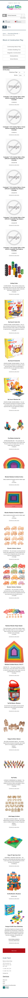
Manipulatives (14, 56)
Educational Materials (13, 33)
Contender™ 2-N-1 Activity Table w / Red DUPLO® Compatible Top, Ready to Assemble (14, 219)
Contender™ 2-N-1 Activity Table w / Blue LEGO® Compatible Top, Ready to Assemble (14, 98)
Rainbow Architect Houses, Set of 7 (14, 664)
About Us (5, 979)
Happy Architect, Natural (14, 739)
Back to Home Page (7, 961)
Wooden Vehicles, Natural (14, 548)
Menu (9, 27)
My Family (14, 777)
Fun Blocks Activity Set (14, 438)
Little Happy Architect (14, 816)
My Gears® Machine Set (14, 399)
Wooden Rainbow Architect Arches (14, 476)
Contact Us (5, 973)
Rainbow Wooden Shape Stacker (14, 625)
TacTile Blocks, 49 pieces (14, 703)
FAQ (4, 983)
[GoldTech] (14, 7)
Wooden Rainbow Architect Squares (14, 512)
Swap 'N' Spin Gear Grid (14, 855)
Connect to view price (14, 104)
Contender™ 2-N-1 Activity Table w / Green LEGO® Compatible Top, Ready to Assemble (14, 128)
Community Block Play (14, 46)
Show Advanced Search (14, 67)
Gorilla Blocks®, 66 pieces (14, 893)
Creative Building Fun (14, 49)
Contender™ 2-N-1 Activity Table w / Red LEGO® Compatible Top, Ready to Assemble (14, 249)
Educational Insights (14, 939)
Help (4, 981)
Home (4, 33)
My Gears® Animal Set (14, 360)
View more (14, 950)
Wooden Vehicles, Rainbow (14, 587)
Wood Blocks (14, 59)
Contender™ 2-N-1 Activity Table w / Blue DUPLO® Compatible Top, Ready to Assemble (14, 158)
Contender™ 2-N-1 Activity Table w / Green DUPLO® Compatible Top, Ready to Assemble (14, 189)
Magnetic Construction (14, 53)
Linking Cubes (14, 283)
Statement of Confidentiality (9, 985)
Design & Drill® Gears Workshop (14, 926)
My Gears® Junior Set (14, 322)
